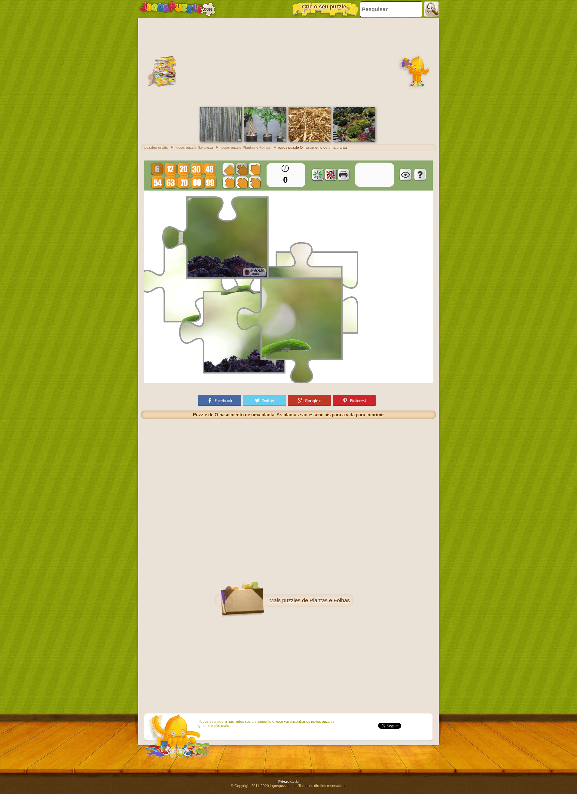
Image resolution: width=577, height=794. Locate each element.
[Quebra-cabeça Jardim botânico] (354, 140)
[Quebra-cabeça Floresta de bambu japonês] (221, 140)
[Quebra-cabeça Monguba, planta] (265, 140)
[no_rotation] (331, 175)
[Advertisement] (288, 62)
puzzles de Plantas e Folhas (316, 600)
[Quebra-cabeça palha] (309, 140)
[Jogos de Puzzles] (177, 9)
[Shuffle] (318, 175)
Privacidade (288, 782)
